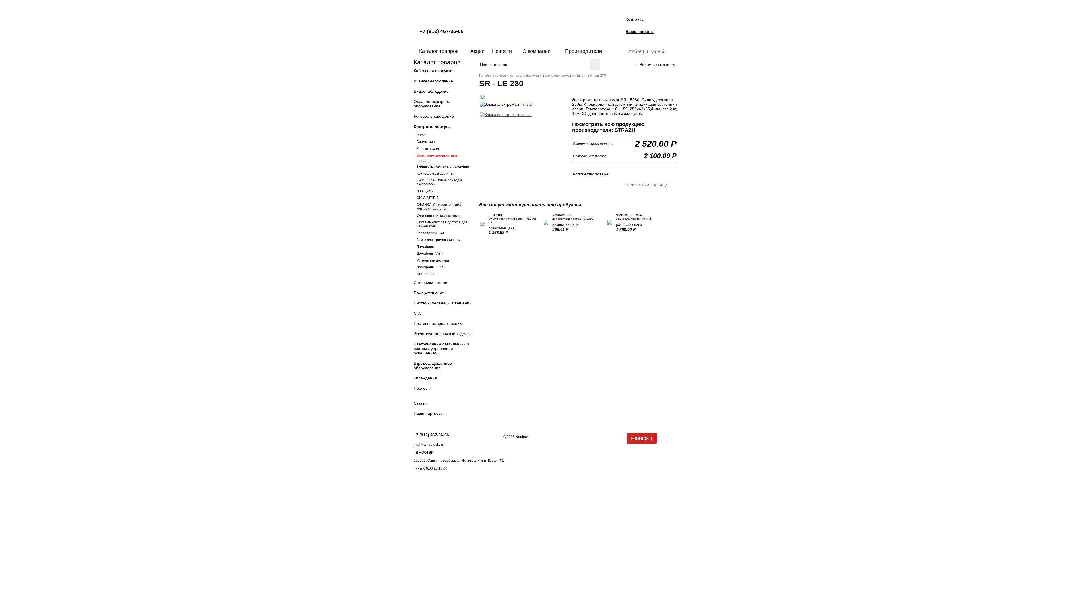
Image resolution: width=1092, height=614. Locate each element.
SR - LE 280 (596, 76)
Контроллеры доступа (435, 173)
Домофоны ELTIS (430, 267)
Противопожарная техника (439, 323)
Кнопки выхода (429, 149)
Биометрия (426, 142)
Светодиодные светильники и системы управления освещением (441, 348)
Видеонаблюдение (431, 91)
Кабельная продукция (434, 71)
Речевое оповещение (434, 116)
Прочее (421, 388)
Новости (502, 51)
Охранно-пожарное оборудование (432, 103)
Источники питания (432, 282)
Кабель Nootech (646, 51)
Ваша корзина (640, 31)
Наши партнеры (429, 413)
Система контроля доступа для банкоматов (442, 224)
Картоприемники (430, 233)
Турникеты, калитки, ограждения (443, 167)
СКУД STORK (427, 198)
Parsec (422, 135)
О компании (536, 51)
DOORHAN (425, 274)
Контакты (635, 19)
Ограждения (425, 378)
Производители (583, 51)
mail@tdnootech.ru (428, 445)
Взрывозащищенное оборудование (433, 365)
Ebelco (424, 161)
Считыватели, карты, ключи (439, 215)
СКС (418, 313)
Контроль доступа (432, 126)
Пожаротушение (429, 293)
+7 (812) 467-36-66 (441, 31)
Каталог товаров (439, 51)
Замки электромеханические (440, 240)
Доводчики (425, 191)
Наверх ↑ (642, 438)
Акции (477, 51)
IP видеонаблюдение (433, 81)
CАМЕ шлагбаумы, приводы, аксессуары (440, 182)
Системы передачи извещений (442, 303)
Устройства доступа (433, 260)
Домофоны (426, 247)
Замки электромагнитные (437, 155)
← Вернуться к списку (654, 64)
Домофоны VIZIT (430, 254)
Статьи (420, 403)
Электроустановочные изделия (443, 333)
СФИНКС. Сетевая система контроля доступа (439, 207)
